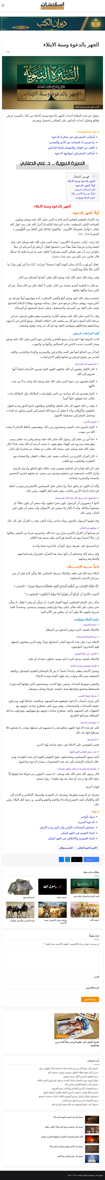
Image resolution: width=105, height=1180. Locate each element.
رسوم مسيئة (62, 897)
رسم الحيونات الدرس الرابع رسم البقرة (80, 1100)
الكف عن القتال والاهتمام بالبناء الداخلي (71, 147)
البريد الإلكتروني (92, 988)
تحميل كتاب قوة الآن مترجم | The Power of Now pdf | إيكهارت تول (68, 1068)
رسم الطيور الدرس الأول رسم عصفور (81, 1076)
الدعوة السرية (86, 822)
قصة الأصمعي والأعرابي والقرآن (22, 921)
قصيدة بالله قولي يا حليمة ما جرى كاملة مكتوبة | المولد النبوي (70, 1092)
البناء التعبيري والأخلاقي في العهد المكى (71, 838)
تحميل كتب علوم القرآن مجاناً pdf (70, 1156)
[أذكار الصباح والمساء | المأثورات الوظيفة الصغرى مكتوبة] (92, 1139)
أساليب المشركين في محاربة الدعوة (73, 136)
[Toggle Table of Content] (93, 176)
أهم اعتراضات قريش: (84, 189)
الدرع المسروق (28, 897)
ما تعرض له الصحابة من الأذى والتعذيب (72, 142)
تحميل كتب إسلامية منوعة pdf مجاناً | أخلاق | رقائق (64, 1127)
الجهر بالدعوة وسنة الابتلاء (81, 181)
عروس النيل (94, 920)
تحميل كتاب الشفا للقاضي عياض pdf (81, 1084)
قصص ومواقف (65, 848)
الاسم (96, 977)
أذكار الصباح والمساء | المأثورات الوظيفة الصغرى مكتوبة (62, 1137)
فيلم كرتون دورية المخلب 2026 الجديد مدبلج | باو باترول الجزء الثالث (67, 1080)
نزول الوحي (88, 816)
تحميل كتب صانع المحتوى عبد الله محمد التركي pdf (75, 1104)
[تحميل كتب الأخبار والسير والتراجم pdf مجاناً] (92, 1149)
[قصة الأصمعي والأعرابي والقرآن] (20, 910)
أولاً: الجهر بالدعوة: (85, 185)
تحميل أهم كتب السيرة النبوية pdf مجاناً (68, 1117)
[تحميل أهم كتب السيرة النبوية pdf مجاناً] (92, 1120)
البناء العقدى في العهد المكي (78, 833)
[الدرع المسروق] (20, 887)
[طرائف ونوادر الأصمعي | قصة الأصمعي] (52, 910)
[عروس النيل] (85, 909)
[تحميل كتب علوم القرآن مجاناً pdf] (92, 1159)
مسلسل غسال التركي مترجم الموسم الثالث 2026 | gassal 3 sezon (68, 1096)
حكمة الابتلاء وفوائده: (85, 197)
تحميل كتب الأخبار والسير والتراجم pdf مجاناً (66, 1147)
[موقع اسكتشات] (52, 6)
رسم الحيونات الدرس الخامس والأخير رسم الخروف (74, 1088)
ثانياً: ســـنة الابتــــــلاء (83, 193)
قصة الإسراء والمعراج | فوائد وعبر (86, 896)
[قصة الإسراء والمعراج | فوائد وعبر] (85, 886)
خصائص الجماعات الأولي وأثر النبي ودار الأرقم (67, 827)
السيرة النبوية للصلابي (87, 848)
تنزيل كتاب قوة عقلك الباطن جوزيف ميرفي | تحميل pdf (73, 1072)
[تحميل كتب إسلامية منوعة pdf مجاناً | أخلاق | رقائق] (92, 1129)
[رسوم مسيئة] (52, 887)
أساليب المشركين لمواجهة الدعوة (75, 153)
